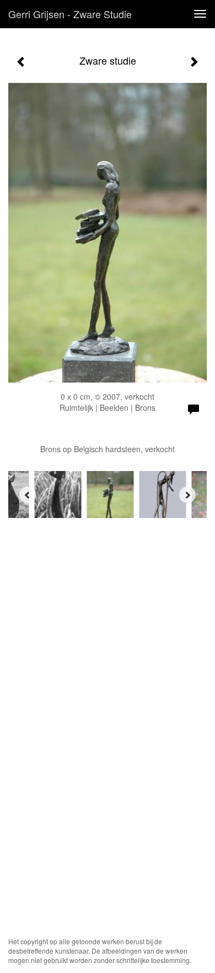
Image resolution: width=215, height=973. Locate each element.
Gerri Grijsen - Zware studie (70, 14)
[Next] (187, 494)
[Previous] (27, 494)
